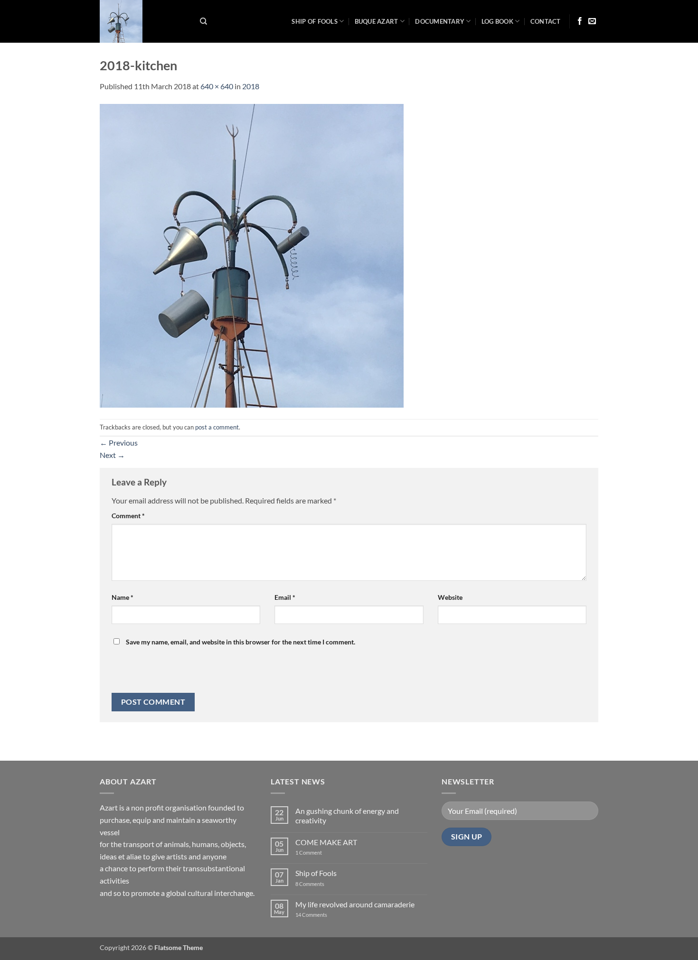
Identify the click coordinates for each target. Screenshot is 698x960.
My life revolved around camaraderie (355, 904)
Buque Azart (376, 21)
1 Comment (316, 852)
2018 (250, 86)
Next (112, 454)
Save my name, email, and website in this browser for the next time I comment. (240, 642)
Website (450, 597)
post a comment (217, 427)
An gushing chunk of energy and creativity (347, 815)
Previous (119, 442)
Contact (545, 21)
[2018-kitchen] (252, 254)
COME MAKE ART (326, 842)
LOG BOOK (497, 21)
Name (122, 597)
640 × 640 (216, 86)
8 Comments (315, 884)
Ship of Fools (314, 21)
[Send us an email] (592, 21)
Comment (128, 516)
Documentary (439, 21)
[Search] (203, 21)
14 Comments (325, 915)
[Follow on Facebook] (580, 21)
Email (284, 597)
